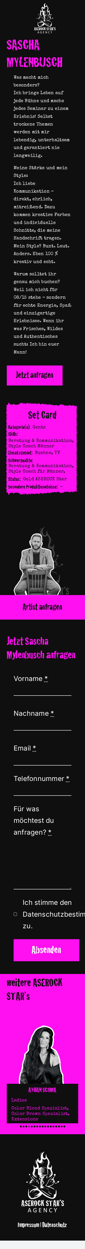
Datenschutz (54, 1225)
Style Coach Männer (31, 446)
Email (25, 748)
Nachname (34, 713)
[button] (21, 1126)
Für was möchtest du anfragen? (34, 820)
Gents (39, 427)
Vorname (31, 678)
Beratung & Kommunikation (40, 441)
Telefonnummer (42, 778)
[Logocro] (45, 4)
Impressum (28, 1225)
